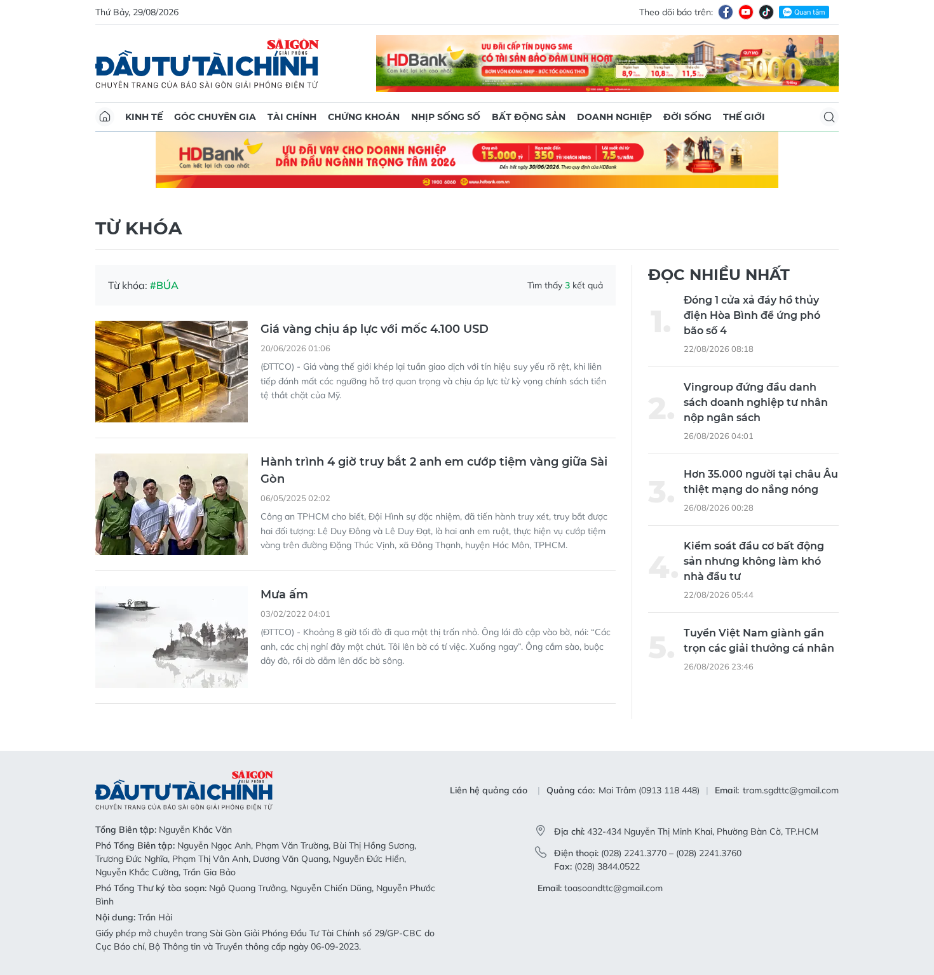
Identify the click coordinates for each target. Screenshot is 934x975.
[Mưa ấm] (171, 637)
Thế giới (744, 117)
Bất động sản (528, 117)
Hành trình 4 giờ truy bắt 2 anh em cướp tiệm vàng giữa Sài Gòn (434, 470)
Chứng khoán (364, 117)
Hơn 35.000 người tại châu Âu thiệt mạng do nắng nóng (761, 481)
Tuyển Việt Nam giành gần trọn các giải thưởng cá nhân (759, 640)
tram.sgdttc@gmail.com (791, 790)
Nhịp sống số (445, 117)
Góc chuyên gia (215, 117)
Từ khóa (138, 228)
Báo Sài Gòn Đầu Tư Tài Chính (207, 63)
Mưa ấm (284, 595)
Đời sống (687, 117)
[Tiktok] (766, 12)
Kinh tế (144, 117)
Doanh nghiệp (614, 117)
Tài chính (291, 117)
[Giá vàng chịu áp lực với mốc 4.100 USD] (171, 371)
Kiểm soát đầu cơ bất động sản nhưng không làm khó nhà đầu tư (754, 561)
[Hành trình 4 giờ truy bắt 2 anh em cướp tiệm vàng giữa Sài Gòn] (171, 504)
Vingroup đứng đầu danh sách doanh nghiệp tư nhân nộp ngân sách (756, 402)
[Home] (104, 116)
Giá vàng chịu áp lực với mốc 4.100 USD (375, 329)
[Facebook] (725, 12)
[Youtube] (746, 12)
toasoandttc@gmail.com (613, 888)
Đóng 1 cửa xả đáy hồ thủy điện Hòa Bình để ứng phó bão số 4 (752, 315)
